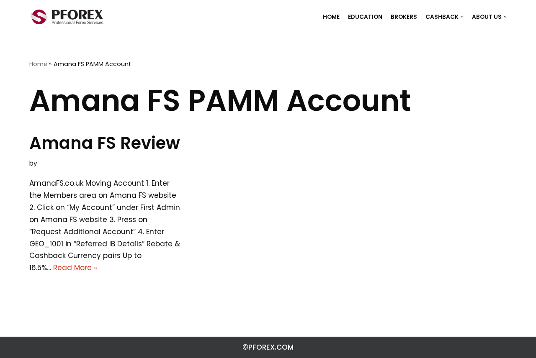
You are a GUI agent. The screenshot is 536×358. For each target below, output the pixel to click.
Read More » (75, 268)
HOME (331, 17)
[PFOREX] (67, 17)
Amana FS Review (104, 143)
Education (365, 17)
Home (38, 64)
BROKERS (404, 17)
